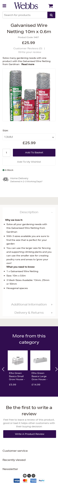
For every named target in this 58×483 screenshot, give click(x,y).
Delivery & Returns (29, 312)
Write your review (29, 52)
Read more (27, 64)
